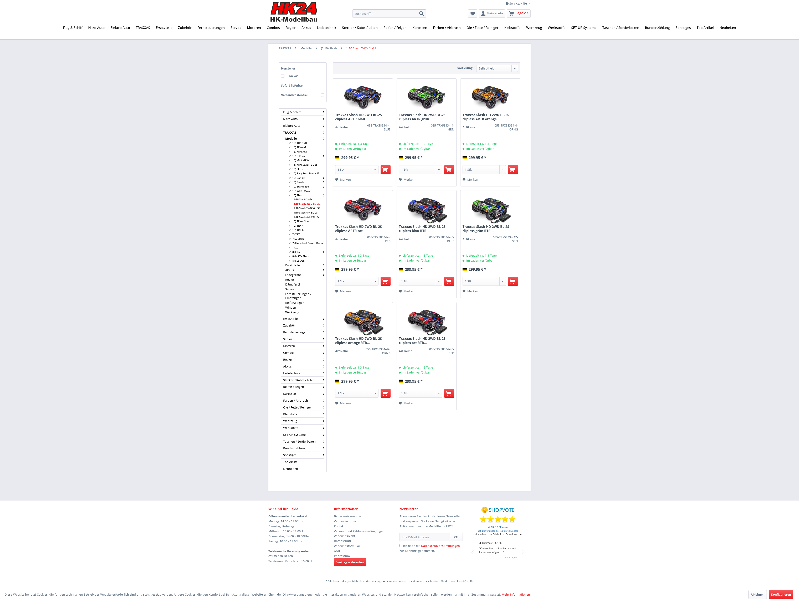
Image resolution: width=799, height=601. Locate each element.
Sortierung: (465, 68)
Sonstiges (290, 455)
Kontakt (339, 526)
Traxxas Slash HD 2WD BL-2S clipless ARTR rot (358, 229)
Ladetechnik (291, 373)
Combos (288, 353)
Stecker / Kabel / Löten (299, 380)
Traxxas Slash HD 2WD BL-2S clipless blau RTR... (422, 229)
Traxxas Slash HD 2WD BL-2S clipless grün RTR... (486, 229)
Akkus (289, 270)
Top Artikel (290, 462)
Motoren (289, 346)
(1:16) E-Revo (297, 156)
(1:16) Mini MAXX (299, 160)
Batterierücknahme (347, 516)
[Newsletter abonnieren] (456, 537)
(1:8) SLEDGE (297, 260)
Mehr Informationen (516, 594)
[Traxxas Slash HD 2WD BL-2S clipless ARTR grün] (426, 98)
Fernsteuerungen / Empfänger (298, 296)
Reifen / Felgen (293, 387)
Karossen (289, 394)
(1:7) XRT (294, 234)
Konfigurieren (781, 594)
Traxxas (292, 76)
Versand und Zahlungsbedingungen (359, 531)
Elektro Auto (291, 126)
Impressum (342, 556)
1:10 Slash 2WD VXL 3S (307, 208)
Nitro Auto (290, 119)
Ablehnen (757, 594)
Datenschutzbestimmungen (440, 546)
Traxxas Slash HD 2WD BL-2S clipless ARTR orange (486, 117)
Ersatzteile (292, 265)
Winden (290, 307)
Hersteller (288, 68)
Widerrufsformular (347, 546)
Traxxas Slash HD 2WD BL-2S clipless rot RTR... (422, 341)
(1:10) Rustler (297, 182)
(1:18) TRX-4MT (298, 143)
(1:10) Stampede (299, 186)
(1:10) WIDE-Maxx (299, 191)
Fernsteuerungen (295, 332)
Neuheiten (290, 469)
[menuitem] (389, 13)
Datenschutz (342, 541)
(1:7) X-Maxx (296, 239)
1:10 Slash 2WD (303, 199)
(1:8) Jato (294, 252)
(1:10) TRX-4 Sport (300, 221)
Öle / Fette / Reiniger (297, 407)
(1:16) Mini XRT (298, 151)
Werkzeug (292, 312)
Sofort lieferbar (292, 85)
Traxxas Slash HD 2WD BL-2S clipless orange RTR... (358, 341)
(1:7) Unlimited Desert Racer (306, 243)
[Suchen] (421, 13)
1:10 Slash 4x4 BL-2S (306, 212)
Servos (289, 289)
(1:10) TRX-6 (296, 230)
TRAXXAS (289, 132)
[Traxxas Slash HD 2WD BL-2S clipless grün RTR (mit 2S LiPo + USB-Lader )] (490, 210)
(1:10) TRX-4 (296, 225)
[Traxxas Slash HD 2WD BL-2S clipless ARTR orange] (490, 98)
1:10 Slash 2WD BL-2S (307, 204)
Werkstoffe (290, 428)
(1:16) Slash (296, 169)
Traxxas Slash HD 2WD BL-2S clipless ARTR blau (358, 117)
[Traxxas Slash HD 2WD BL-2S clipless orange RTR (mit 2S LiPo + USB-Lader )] (363, 322)
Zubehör (289, 325)
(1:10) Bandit (297, 178)
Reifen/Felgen (294, 303)
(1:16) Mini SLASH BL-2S (303, 164)
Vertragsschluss (345, 521)
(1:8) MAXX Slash (299, 256)
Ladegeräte (293, 275)
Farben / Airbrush (295, 400)
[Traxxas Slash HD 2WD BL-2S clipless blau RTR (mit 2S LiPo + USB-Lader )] (426, 210)
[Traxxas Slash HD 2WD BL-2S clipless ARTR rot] (363, 210)
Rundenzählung (294, 448)
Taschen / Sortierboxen (299, 441)
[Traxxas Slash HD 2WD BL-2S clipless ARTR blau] (363, 98)
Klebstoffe (290, 414)
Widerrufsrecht (344, 536)
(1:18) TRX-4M (297, 147)
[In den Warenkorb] (386, 169)
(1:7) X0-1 (294, 247)
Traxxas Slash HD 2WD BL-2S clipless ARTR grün (422, 117)
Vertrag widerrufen (350, 562)
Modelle (291, 138)
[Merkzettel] (472, 13)
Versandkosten (392, 581)
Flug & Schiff (292, 112)
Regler (289, 280)
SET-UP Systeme (294, 435)
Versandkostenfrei (294, 95)
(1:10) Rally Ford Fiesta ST (304, 173)
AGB (337, 551)
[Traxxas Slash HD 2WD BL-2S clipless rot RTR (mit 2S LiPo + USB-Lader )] (426, 322)
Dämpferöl (292, 284)
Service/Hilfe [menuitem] (518, 3)
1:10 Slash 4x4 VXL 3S (306, 217)
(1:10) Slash (296, 195)
